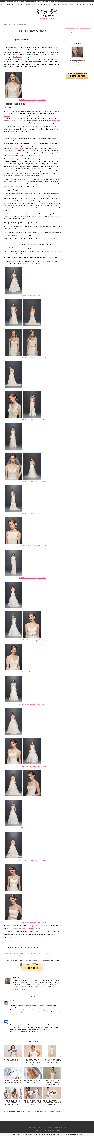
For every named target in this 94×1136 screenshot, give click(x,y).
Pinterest (7, 116)
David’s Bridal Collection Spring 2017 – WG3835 (32, 419)
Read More (79, 1134)
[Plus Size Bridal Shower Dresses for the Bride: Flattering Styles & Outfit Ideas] (33, 1051)
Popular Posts (25, 1)
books (51, 1127)
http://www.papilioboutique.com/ (19, 1031)
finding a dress (32, 953)
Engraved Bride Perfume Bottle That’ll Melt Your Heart (32, 1082)
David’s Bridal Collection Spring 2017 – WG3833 (32, 513)
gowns (40, 953)
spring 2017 (48, 953)
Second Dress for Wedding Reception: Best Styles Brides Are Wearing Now (52, 1060)
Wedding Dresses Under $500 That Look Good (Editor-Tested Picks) (33, 1102)
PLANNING (46, 4)
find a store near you (13, 928)
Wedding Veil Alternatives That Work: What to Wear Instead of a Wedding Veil (52, 1102)
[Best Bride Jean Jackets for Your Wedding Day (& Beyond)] (13, 1073)
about (33, 1127)
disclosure (61, 1127)
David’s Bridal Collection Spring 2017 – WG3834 (32, 100)
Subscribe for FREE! (8, 1)
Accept (73, 1134)
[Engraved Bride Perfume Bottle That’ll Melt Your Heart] (33, 1073)
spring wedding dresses (11, 955)
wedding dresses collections (37, 926)
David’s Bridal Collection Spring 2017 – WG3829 (32, 828)
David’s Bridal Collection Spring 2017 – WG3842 (32, 357)
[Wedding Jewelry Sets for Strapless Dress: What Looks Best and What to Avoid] (52, 1073)
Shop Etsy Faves (42, 1)
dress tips (22, 953)
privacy (66, 1127)
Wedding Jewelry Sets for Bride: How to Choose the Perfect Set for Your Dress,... (13, 1102)
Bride (6, 953)
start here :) (28, 1127)
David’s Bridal (17, 57)
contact (56, 1127)
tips (36, 955)
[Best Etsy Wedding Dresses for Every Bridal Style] (13, 1051)
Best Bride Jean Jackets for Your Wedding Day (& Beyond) (13, 1082)
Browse (72, 4)
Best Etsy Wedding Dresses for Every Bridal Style (13, 1060)
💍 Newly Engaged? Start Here (13, 4)
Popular (39, 4)
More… (88, 4)
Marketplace (65, 4)
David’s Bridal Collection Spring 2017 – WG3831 (32, 672)
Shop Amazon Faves (34, 1)
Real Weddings (81, 4)
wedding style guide (32, 126)
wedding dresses (44, 955)
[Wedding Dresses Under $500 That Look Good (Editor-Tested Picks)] (33, 1093)
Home (1, 4)
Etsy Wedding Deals (29, 4)
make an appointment (29, 928)
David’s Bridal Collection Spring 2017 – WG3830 (32, 766)
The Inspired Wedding (18, 986)
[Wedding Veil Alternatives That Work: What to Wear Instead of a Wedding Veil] (52, 1093)
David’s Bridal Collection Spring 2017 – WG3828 (32, 295)
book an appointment (16, 148)
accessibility (39, 1127)
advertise (46, 1127)
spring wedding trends (26, 955)
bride (32, 28)
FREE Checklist (55, 4)
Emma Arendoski (30, 33)
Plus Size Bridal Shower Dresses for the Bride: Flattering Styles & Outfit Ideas (32, 1061)
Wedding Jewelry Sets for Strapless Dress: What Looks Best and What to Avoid (52, 1082)
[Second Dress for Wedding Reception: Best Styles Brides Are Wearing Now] (52, 1051)
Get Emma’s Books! (57, 1)
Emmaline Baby (34, 986)
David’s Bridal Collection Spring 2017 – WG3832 (32, 640)
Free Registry (50, 1)
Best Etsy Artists (17, 1)
